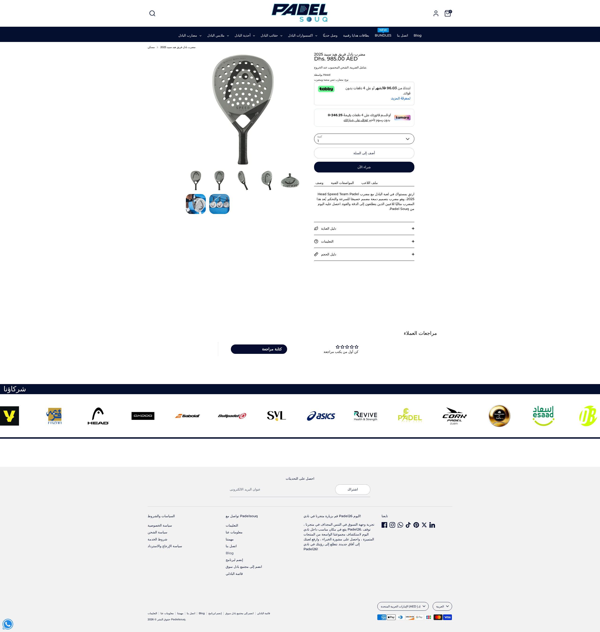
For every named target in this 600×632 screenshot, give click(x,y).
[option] (243, 111)
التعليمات (232, 525)
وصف (319, 183)
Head (326, 74)
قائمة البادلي (234, 574)
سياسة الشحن (157, 532)
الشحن (344, 67)
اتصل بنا (231, 546)
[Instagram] (392, 525)
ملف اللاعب (369, 183)
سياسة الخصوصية (160, 525)
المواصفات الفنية (342, 183)
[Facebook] (384, 525)
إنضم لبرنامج (234, 560)
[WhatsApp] (400, 525)
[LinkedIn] (432, 525)
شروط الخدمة (157, 539)
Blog (230, 553)
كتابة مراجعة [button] (272, 349)
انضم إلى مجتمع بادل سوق (244, 567)
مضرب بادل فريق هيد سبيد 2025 (177, 47)
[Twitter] (424, 525)
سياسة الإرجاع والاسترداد (165, 546)
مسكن (151, 47)
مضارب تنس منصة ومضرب (328, 79)
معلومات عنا (234, 532)
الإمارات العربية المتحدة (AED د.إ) (400, 606)
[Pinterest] (416, 525)
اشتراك (353, 489)
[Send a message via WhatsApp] (7, 624)
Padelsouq (178, 619)
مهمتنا (230, 539)
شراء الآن (364, 167)
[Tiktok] (408, 525)
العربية (440, 606)
